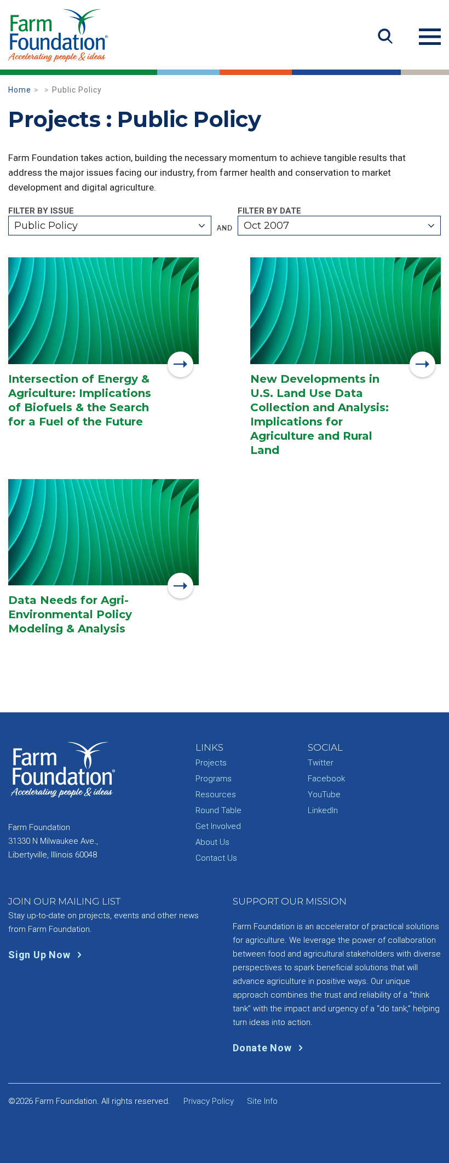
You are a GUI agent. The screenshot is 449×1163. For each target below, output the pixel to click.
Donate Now (263, 1047)
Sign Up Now (40, 954)
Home (19, 89)
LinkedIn (323, 810)
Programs (213, 779)
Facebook (326, 779)
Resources (215, 794)
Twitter (320, 763)
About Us (212, 842)
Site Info (262, 1101)
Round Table (218, 810)
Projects (211, 763)
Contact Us (216, 858)
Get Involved (218, 826)
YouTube (324, 794)
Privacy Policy (208, 1101)
